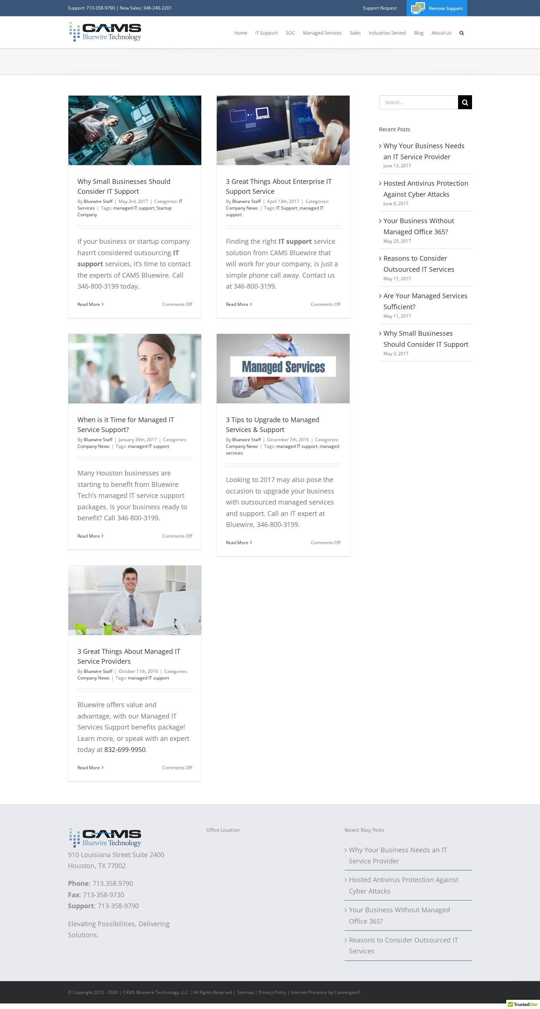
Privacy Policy (272, 992)
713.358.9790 (113, 883)
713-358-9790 (100, 8)
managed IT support (133, 208)
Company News (242, 208)
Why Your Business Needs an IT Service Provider (398, 855)
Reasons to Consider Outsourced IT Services (403, 945)
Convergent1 (347, 992)
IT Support (286, 208)
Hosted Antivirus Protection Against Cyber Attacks (403, 885)
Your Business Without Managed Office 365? (399, 915)
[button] (462, 32)
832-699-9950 (124, 749)
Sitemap (245, 992)
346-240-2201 (157, 8)
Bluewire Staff (98, 201)
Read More (89, 304)
